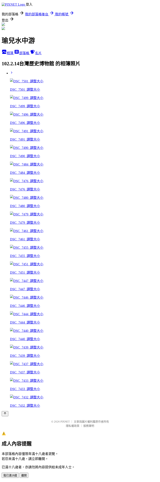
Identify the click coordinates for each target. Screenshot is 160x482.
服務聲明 (88, 425)
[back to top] (5, 413)
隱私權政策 (72, 425)
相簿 (10, 53)
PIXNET (65, 421)
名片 (38, 53)
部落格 (24, 53)
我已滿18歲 (10, 475)
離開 (24, 475)
